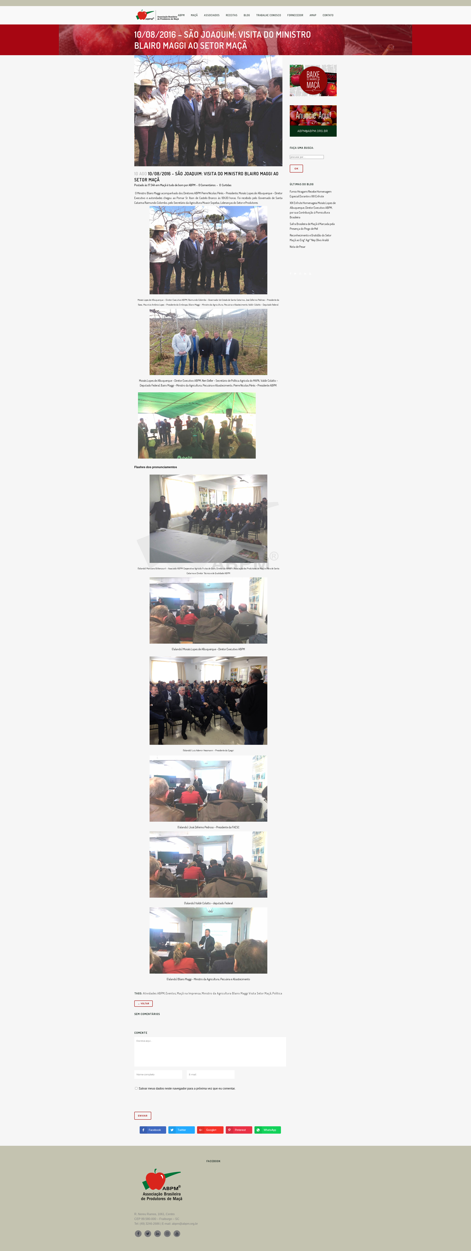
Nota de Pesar (297, 247)
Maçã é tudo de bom (172, 185)
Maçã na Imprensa (189, 993)
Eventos (171, 993)
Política (277, 993)
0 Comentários (207, 185)
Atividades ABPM (154, 993)
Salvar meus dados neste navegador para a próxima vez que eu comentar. (187, 1088)
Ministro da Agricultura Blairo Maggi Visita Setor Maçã (236, 993)
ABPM (192, 185)
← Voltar (143, 1003)
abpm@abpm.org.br (185, 1223)
